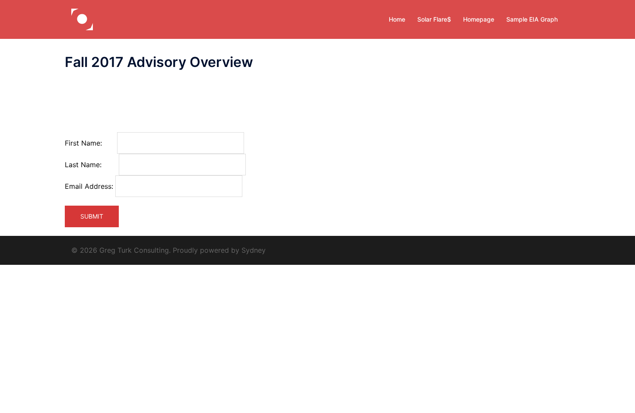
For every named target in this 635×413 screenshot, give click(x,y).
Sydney (253, 250)
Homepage (478, 19)
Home (397, 19)
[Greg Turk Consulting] (82, 18)
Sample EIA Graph (532, 19)
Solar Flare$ (434, 19)
